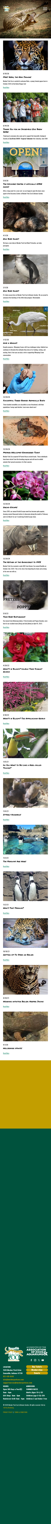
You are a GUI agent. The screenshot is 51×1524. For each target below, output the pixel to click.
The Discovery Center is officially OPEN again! (22, 185)
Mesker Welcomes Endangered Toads (21, 452)
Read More (6, 87)
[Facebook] (31, 1360)
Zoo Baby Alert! (11, 238)
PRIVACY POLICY (8, 1412)
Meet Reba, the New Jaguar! (17, 77)
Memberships (37, 1369)
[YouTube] (43, 1360)
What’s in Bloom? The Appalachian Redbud (24, 718)
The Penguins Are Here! (14, 861)
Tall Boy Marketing (8, 1408)
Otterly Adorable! (12, 814)
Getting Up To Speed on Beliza (18, 954)
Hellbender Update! (12, 1048)
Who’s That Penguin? (13, 908)
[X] (39, 1360)
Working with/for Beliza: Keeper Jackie (23, 1001)
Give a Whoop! (10, 343)
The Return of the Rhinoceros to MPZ (22, 562)
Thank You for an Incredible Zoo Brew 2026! (22, 130)
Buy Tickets (37, 1366)
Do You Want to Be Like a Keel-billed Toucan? (22, 766)
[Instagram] (35, 1360)
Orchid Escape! (10, 507)
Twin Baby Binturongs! (14, 616)
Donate (37, 1373)
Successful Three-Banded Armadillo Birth (24, 400)
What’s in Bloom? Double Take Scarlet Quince (22, 670)
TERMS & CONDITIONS (20, 1412)
